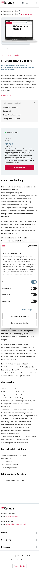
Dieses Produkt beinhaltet (12, 115)
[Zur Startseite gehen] (8, 3)
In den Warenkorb (19, 168)
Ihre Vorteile (7, 111)
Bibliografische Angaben (11, 119)
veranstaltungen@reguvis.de (16, 524)
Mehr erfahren (6, 95)
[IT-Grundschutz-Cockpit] (19, 31)
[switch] (34, 288)
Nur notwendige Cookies (19, 323)
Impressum (10, 556)
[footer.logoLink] (8, 508)
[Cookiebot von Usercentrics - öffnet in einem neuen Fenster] (28, 246)
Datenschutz (26, 556)
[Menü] (36, 3)
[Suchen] (23, 3)
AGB (17, 556)
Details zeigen (27, 310)
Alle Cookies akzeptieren (19, 316)
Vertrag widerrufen (19, 566)
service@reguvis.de (13, 516)
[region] (19, 33)
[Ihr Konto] (27, 3)
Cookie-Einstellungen (18, 560)
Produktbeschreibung (10, 107)
